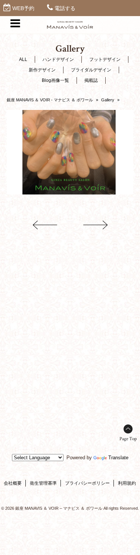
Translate (118, 457)
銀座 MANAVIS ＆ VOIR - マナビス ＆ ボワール (50, 100)
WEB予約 (23, 8)
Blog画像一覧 (55, 80)
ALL (23, 59)
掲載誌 (91, 80)
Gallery (107, 100)
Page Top (128, 439)
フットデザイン (105, 59)
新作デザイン (42, 70)
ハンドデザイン (58, 59)
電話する (65, 8)
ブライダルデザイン (91, 70)
